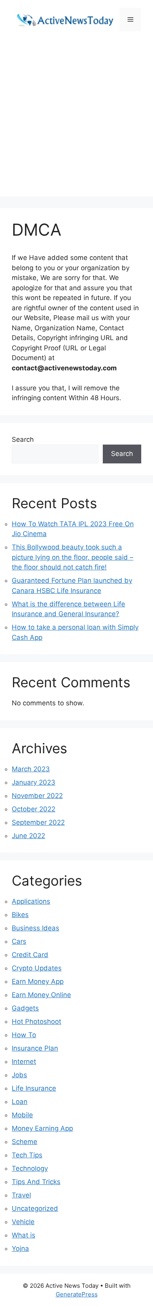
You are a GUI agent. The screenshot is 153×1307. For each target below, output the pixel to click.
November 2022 (37, 796)
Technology (30, 1168)
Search (23, 439)
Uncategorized (35, 1208)
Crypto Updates (37, 968)
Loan (19, 1102)
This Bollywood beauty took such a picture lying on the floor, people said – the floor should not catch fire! (72, 557)
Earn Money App (38, 981)
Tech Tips (27, 1155)
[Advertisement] (76, 119)
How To (24, 1035)
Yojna (20, 1248)
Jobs (19, 1075)
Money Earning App (42, 1128)
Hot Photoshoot (36, 1021)
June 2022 (28, 836)
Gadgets (25, 1008)
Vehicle (23, 1222)
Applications (31, 901)
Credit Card (30, 955)
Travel (21, 1195)
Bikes (20, 915)
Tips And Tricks (36, 1182)
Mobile (22, 1115)
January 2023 (33, 782)
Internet (24, 1061)
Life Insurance (34, 1088)
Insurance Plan (35, 1048)
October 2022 (33, 809)
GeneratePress (77, 1294)
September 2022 (38, 822)
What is (23, 1235)
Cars (19, 941)
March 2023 (31, 769)
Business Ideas (35, 928)
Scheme (24, 1142)
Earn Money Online (41, 995)
